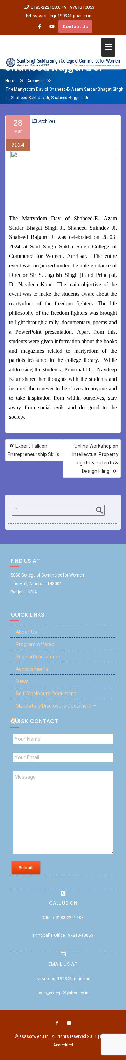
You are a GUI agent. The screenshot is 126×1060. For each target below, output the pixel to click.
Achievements (32, 669)
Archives (47, 121)
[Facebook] (39, 26)
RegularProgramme (38, 657)
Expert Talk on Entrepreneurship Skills (33, 450)
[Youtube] (51, 26)
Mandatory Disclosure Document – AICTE (53, 713)
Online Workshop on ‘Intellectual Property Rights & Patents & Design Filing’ (94, 458)
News (22, 681)
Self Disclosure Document (46, 694)
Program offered (35, 645)
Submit (26, 867)
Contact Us (75, 26)
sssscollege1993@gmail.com (63, 15)
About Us (26, 632)
